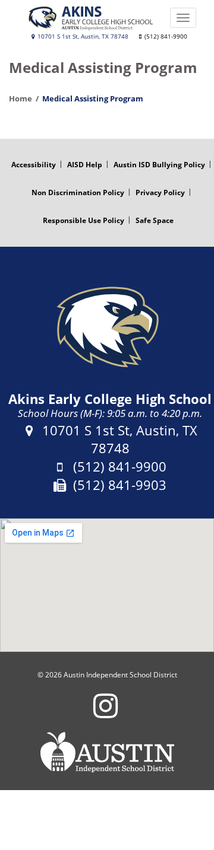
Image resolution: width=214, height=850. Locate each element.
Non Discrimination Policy (78, 192)
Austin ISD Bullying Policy (159, 165)
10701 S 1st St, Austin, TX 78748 (82, 36)
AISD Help (84, 165)
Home (20, 98)
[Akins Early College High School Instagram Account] (105, 713)
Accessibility (33, 165)
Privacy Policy (160, 192)
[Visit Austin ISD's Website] (107, 752)
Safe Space (155, 220)
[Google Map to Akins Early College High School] (107, 585)
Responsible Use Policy (83, 220)
